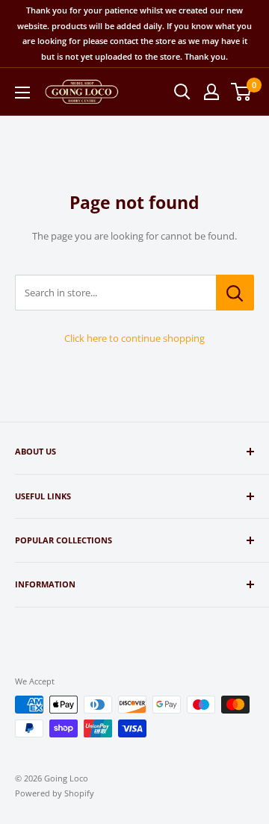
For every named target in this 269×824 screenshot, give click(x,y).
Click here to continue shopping (134, 338)
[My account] (211, 92)
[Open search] (182, 92)
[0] (241, 92)
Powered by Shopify (54, 793)
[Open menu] (22, 93)
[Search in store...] (235, 292)
